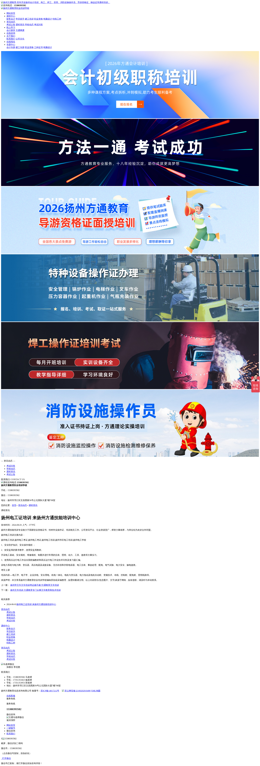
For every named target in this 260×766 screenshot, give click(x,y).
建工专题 (20, 47)
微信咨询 (10, 731)
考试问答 (38, 24)
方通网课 (20, 30)
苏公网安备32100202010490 (78, 691)
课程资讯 (20, 24)
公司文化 (20, 39)
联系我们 (10, 39)
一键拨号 (10, 728)
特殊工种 (57, 19)
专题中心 (10, 44)
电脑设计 (47, 19)
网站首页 (10, 13)
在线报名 (10, 42)
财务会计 (10, 19)
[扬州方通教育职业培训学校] (55, 2)
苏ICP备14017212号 (50, 691)
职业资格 (38, 19)
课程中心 (10, 16)
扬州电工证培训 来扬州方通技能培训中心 (36, 604)
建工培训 (29, 19)
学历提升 (20, 19)
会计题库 (10, 30)
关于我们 (10, 36)
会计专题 (10, 47)
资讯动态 (10, 22)
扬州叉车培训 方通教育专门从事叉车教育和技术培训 (35, 590)
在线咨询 (10, 33)
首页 (14, 505)
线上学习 (10, 27)
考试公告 (10, 24)
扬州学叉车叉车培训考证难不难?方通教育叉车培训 (34, 585)
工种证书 (38, 47)
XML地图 (95, 691)
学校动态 (29, 24)
